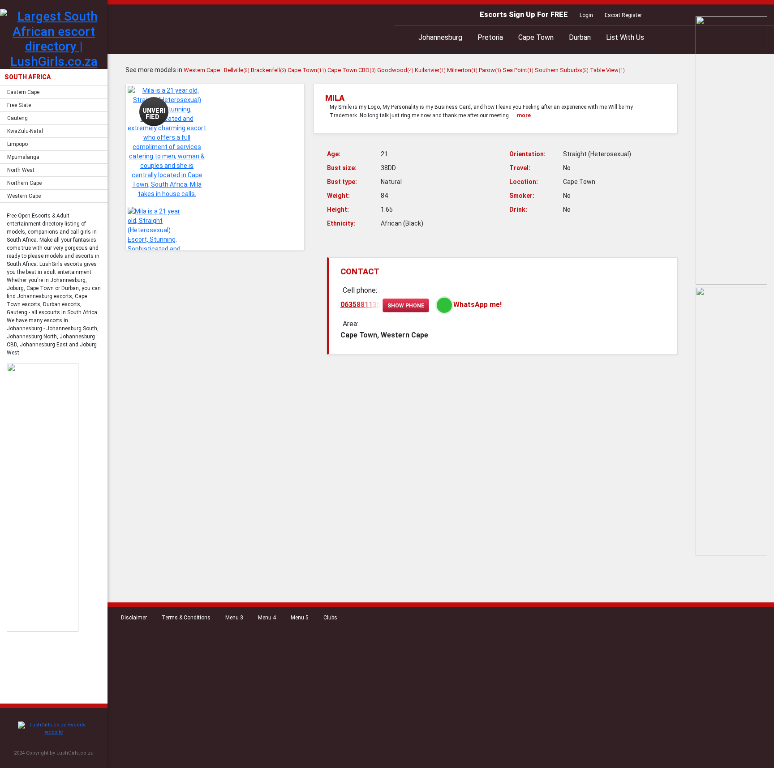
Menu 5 (300, 617)
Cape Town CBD (351, 70)
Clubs (330, 617)
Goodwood (395, 70)
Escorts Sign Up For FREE (524, 14)
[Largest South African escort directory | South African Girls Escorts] (54, 39)
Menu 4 (267, 617)
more (524, 115)
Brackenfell (268, 70)
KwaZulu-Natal (25, 131)
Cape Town (536, 37)
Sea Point (518, 70)
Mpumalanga (23, 157)
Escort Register (623, 15)
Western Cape (24, 196)
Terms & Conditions (186, 617)
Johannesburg (440, 37)
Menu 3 (234, 617)
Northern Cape (24, 183)
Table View (607, 70)
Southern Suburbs (562, 70)
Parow (490, 70)
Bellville (236, 70)
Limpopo (17, 144)
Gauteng (17, 118)
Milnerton (462, 70)
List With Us (625, 37)
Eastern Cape (23, 92)
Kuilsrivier (430, 70)
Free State (19, 105)
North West (20, 170)
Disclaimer (134, 617)
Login (586, 15)
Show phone (405, 306)
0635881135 (360, 304)
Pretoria (490, 37)
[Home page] (54, 729)
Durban (580, 37)
